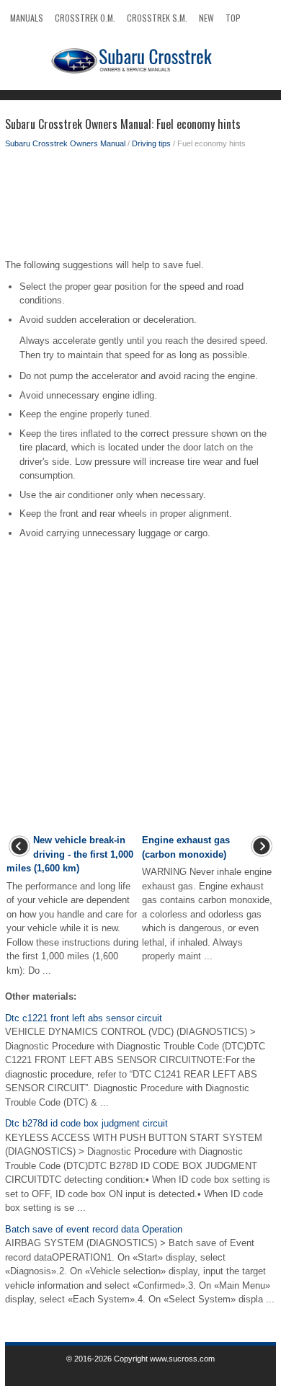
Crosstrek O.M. (85, 18)
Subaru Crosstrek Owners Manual (65, 143)
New (206, 18)
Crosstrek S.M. (157, 18)
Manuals (26, 18)
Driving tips (151, 143)
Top (233, 18)
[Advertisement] (140, 207)
